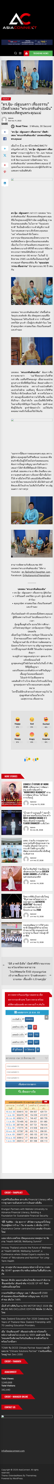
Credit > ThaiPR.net (14, 1192)
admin (10, 118)
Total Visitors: (8, 1385)
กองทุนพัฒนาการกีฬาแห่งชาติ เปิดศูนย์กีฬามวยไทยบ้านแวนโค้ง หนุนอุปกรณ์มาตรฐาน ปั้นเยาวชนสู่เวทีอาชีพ (35, 930)
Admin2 (33, 802)
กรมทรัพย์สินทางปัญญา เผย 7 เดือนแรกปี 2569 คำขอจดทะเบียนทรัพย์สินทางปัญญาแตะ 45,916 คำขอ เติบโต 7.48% (24, 1296)
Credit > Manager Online (16, 1396)
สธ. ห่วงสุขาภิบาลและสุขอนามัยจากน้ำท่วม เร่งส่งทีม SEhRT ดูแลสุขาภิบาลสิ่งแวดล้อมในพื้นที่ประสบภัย (26, 1270)
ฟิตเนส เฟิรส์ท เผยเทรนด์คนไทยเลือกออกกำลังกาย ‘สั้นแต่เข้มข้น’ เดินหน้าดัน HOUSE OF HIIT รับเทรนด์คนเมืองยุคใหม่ (25, 1283)
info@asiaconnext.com (13, 1450)
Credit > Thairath (13, 1361)
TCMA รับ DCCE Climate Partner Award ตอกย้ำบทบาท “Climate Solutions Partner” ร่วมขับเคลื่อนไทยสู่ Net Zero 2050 (26, 1351)
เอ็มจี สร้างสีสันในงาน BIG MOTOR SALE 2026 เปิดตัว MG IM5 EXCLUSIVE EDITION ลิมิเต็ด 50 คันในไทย (26, 1309)
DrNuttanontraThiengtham (36, 575)
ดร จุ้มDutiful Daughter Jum (36, 572)
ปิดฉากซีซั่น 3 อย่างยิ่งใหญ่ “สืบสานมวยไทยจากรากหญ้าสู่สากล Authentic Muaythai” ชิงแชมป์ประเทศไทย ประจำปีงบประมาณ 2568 (36, 903)
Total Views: (7, 1378)
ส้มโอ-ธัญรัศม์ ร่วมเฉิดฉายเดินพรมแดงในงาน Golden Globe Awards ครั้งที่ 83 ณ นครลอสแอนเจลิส (36, 872)
